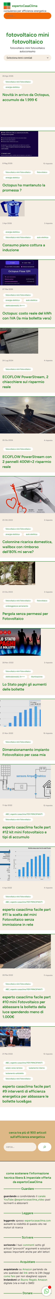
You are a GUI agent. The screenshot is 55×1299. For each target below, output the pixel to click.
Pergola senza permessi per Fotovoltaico (25, 616)
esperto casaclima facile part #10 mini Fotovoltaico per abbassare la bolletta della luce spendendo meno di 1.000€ (26, 1007)
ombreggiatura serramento (17, 606)
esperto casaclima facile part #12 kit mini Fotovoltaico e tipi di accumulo (26, 832)
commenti (28, 1244)
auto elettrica (42, 237)
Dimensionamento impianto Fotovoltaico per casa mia (25, 752)
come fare (9, 1276)
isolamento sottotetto (15, 1073)
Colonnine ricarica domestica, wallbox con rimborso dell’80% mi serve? (27, 547)
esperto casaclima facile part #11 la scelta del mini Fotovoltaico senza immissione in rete (26, 917)
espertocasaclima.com (38, 1220)
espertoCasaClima (24, 6)
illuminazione (36, 676)
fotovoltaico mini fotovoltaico (18, 82)
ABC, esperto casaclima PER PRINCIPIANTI (24, 814)
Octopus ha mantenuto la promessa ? (23, 187)
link (26, 1272)
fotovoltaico (42, 172)
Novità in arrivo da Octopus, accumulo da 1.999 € (26, 97)
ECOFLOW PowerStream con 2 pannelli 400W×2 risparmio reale (27, 461)
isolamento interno (37, 1068)
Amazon (27, 1269)
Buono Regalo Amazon (34, 1279)
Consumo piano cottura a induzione (23, 247)
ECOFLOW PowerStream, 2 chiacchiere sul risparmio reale (25, 382)
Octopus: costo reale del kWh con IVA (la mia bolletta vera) (27, 315)
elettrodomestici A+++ (15, 305)
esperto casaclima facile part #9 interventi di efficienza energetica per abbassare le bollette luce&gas (26, 1093)
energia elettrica (13, 87)
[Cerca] (44, 1147)
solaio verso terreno (14, 1068)
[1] (46, 1292)
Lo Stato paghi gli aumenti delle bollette (24, 686)
